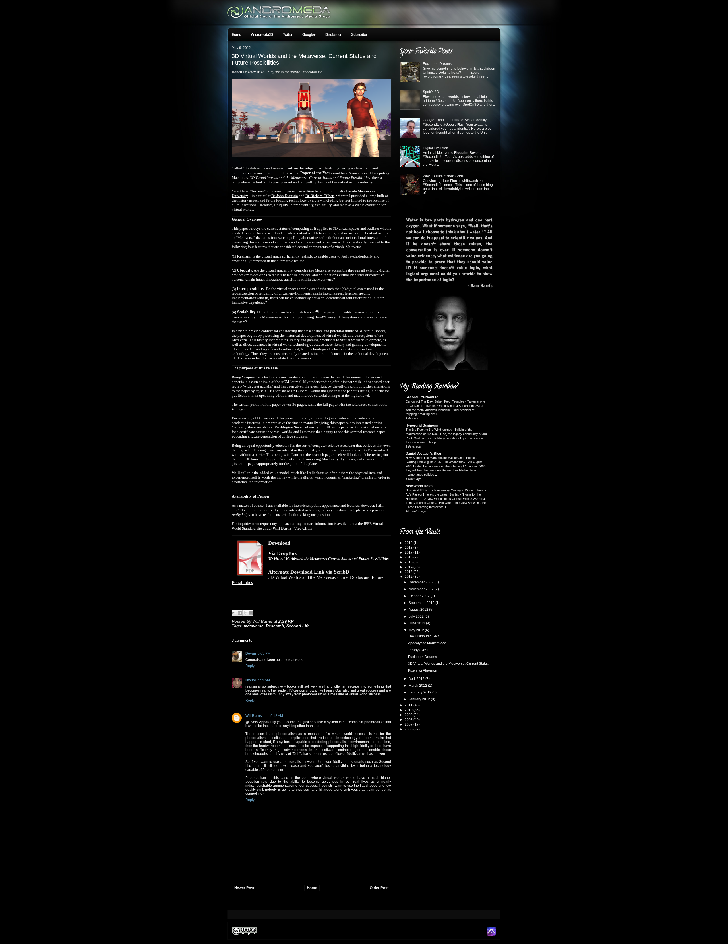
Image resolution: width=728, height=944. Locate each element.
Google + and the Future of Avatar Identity (455, 120)
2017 (409, 552)
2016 (409, 557)
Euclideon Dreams (437, 64)
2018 (409, 548)
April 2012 (417, 679)
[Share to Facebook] (250, 613)
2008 (409, 720)
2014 (409, 567)
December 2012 (422, 582)
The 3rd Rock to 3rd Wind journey (429, 429)
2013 (409, 572)
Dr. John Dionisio (284, 196)
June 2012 (417, 623)
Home (236, 34)
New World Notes (419, 486)
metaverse (254, 626)
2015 (409, 562)
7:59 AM (263, 680)
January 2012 (420, 699)
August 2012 (419, 610)
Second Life (298, 626)
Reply (250, 666)
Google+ (308, 34)
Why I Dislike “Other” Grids (443, 176)
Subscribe (359, 34)
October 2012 (420, 596)
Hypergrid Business (422, 425)
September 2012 (422, 603)
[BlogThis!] (240, 613)
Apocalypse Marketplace (427, 643)
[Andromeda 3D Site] (491, 935)
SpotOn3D (431, 92)
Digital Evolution (435, 148)
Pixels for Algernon (422, 670)
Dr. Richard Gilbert (319, 196)
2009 (409, 715)
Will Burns (253, 716)
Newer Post (244, 888)
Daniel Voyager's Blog (423, 454)
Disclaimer (333, 34)
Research (275, 626)
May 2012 (417, 630)
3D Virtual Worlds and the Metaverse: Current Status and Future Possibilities (328, 558)
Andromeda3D (262, 34)
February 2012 (420, 692)
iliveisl (250, 680)
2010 (409, 710)
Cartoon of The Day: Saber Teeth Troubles (435, 401)
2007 (409, 724)
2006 (409, 729)
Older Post (379, 888)
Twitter (287, 34)
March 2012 (418, 686)
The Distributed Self (423, 636)
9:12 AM (276, 716)
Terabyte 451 (418, 650)
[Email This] (234, 613)
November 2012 (422, 589)
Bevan (250, 653)
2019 (409, 543)
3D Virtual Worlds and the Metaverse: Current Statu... (448, 664)
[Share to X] (245, 613)
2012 (409, 577)
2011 (409, 705)
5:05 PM (264, 653)
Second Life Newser (422, 397)
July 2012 (417, 616)
